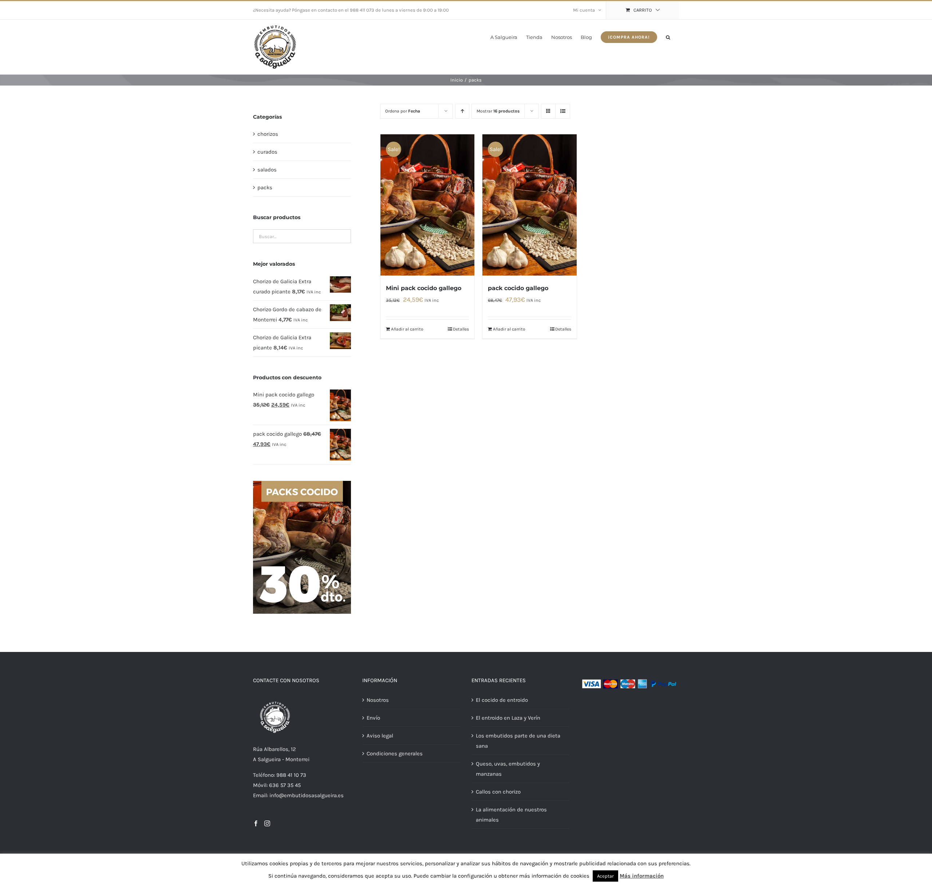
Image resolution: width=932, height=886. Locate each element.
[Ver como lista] (563, 111)
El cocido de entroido (502, 700)
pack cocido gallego (518, 288)
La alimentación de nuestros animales (511, 814)
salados (267, 169)
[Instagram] (267, 823)
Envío (373, 718)
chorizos (267, 134)
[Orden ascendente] (462, 111)
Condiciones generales (395, 753)
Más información (642, 876)
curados (267, 152)
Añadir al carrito (407, 329)
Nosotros (378, 700)
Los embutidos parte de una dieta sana (518, 740)
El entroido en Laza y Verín (508, 718)
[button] (668, 36)
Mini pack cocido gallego (423, 288)
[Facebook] (256, 823)
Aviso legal (380, 735)
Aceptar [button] (605, 876)
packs (264, 187)
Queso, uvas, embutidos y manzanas (508, 768)
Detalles (461, 329)
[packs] (302, 483)
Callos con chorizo (498, 791)
